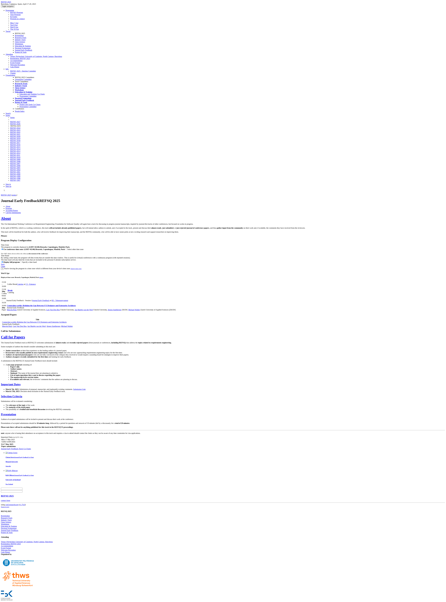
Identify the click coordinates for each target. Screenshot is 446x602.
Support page (5, 507)
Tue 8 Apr (14, 25)
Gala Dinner (14, 67)
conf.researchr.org (11, 505)
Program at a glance (17, 19)
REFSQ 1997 (15, 180)
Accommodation (16, 61)
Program (9, 208)
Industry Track (20, 40)
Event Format (15, 63)
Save (3, 264)
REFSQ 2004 (15, 170)
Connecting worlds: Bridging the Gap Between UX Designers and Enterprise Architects (41, 306)
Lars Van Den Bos (53, 310)
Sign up (8, 186)
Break (10, 290)
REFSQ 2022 (15, 132)
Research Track (20, 38)
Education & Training (23, 46)
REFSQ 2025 (6, 195)
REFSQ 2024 (15, 128)
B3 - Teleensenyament (60, 300)
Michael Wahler (134, 310)
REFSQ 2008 (15, 161)
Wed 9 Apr (14, 27)
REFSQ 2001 (15, 172)
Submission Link (79, 389)
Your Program (15, 15)
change (41, 277)
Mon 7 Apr (14, 23)
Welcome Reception (17, 65)
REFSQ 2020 (15, 136)
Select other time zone (75, 249)
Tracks (8, 31)
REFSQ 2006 (15, 166)
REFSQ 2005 (15, 168)
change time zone (76, 269)
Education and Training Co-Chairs (32, 94)
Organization (10, 75)
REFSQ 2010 (15, 157)
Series (12, 118)
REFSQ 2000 (15, 174)
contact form (5, 500)
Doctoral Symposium (22, 48)
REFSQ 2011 (15, 155)
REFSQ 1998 (15, 178)
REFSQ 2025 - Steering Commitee (23, 71)
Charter (13, 73)
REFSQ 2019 (15, 138)
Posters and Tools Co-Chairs (30, 105)
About (8, 206)
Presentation (8, 414)
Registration (19, 35)
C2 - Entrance (31, 284)
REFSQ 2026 (15, 124)
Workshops (19, 44)
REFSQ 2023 (15, 130)
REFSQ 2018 (15, 141)
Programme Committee (28, 96)
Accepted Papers (12, 211)
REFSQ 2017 (15, 143)
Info (7, 69)
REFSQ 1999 (15, 176)
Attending (9, 54)
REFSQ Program (16, 12)
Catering (20, 284)
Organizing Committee (23, 79)
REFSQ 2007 (15, 164)
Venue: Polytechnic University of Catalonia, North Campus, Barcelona (36, 56)
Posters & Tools (20, 52)
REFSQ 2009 (15, 159)
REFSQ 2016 (15, 145)
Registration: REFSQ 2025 (20, 59)
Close (3, 266)
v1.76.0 (22, 505)
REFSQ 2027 (15, 122)
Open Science (20, 42)
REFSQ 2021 (15, 134)
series (14, 195)
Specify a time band (29, 262)
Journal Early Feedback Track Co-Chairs (16, 449)
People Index (20, 111)
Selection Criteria (11, 396)
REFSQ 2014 (15, 149)
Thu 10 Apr (14, 29)
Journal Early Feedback (23, 50)
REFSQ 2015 (15, 147)
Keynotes (13, 17)
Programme (10, 10)
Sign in (8, 184)
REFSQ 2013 (15, 151)
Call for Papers (13, 337)
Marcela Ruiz (12, 310)
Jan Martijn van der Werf (84, 310)
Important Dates (11, 384)
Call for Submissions (13, 213)
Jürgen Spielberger (114, 310)
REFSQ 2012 (15, 153)
